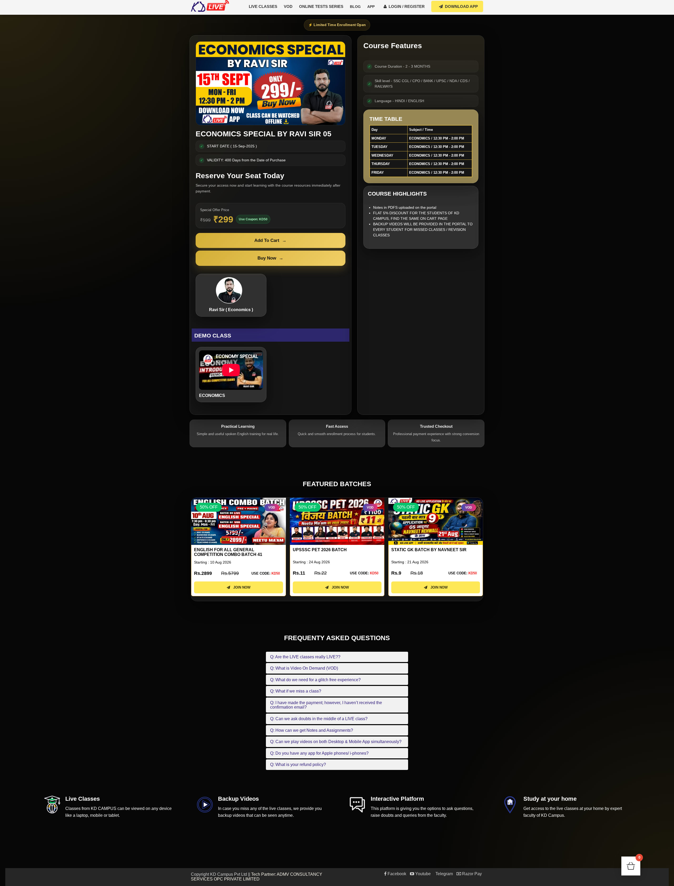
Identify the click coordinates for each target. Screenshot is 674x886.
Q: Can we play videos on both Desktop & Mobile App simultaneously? (336, 741)
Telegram (443, 874)
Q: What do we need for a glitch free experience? (315, 680)
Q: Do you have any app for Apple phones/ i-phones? (319, 753)
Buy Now (270, 258)
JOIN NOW (240, 587)
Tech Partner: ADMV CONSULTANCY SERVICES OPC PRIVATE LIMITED (256, 876)
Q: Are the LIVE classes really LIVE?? (305, 657)
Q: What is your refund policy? (298, 764)
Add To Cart (270, 240)
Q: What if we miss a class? (295, 691)
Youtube (422, 874)
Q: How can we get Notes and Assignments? (311, 730)
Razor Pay (471, 874)
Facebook (396, 874)
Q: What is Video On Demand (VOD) (304, 668)
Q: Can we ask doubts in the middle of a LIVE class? (319, 718)
